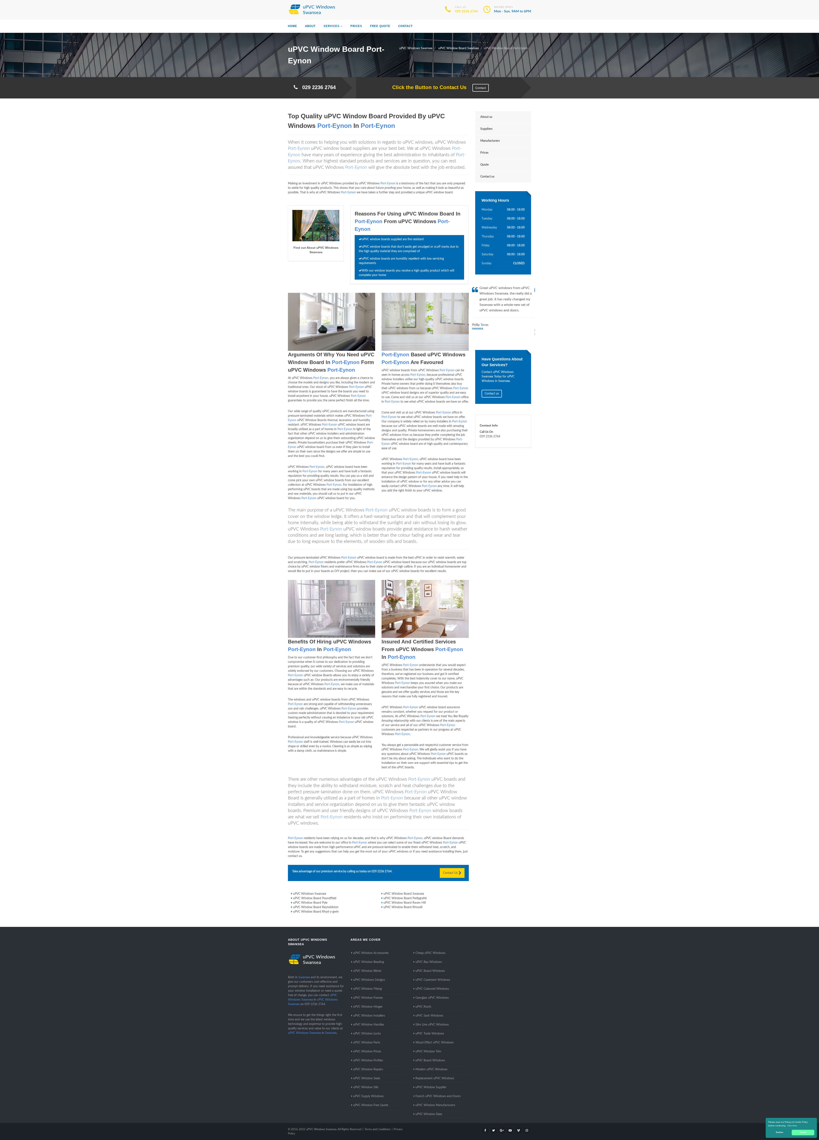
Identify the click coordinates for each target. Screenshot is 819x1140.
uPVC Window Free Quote (370, 1105)
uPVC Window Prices (367, 1051)
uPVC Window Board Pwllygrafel (405, 898)
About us (486, 117)
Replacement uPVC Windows (434, 1078)
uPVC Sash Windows (429, 1015)
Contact (405, 26)
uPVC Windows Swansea (309, 893)
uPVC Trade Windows (429, 1033)
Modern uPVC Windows (431, 1069)
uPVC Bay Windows (428, 962)
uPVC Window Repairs (368, 1069)
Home (292, 26)
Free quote (380, 26)
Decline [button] (779, 1132)
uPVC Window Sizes (428, 1114)
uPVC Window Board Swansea (403, 893)
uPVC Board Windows (430, 971)
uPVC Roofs (423, 1006)
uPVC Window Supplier (430, 1087)
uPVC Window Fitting (367, 988)
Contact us (487, 176)
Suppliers (486, 128)
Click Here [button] (792, 1125)
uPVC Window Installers (369, 1015)
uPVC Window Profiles (368, 1060)
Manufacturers (490, 140)
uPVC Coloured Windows (432, 988)
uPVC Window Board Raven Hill (404, 902)
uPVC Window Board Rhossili (402, 907)
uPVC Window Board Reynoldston (315, 907)
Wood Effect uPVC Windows (434, 1042)
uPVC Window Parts (366, 1042)
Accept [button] (803, 1132)
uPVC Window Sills (365, 1087)
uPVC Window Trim (428, 1051)
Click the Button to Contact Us (427, 87)
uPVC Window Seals (366, 1078)
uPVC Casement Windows (432, 979)
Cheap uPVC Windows (430, 953)
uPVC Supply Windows (368, 1096)
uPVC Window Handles (368, 1024)
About (310, 26)
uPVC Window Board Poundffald (314, 898)
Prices (356, 26)
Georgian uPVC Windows (432, 997)
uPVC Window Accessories (371, 953)
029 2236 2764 (466, 11)
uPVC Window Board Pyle (310, 902)
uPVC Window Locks (367, 1033)
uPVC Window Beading (368, 962)
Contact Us (451, 872)
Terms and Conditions (377, 1129)
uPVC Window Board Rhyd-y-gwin (316, 911)
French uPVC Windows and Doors (438, 1096)
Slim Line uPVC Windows (432, 1024)
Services (332, 26)
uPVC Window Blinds (367, 971)
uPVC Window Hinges (367, 1006)
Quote (484, 164)
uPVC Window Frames (368, 997)
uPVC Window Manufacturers (435, 1105)
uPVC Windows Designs (369, 979)
